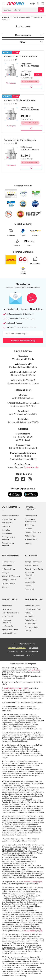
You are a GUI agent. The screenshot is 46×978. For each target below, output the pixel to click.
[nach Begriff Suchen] (41, 9)
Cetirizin (28, 578)
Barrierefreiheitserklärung (23, 655)
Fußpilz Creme (30, 620)
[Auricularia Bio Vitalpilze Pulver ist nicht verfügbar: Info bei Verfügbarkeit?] (31, 86)
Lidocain (28, 543)
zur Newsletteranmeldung (23, 340)
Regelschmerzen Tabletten (8, 538)
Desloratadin (30, 589)
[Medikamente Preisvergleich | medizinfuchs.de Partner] (8, 214)
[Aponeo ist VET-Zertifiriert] (11, 203)
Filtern (23, 42)
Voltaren (28, 529)
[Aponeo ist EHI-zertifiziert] (23, 194)
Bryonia (28, 631)
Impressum (33, 647)
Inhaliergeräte (7, 626)
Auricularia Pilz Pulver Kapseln (20, 140)
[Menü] (3, 3)
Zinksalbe (28, 613)
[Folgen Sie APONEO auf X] (23, 479)
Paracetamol (7, 533)
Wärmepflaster (31, 515)
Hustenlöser (7, 609)
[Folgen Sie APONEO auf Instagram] (30, 479)
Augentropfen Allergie (34, 569)
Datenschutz (13, 651)
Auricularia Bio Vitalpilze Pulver (20, 56)
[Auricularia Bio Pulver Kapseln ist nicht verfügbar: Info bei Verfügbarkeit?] (31, 128)
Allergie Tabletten (32, 565)
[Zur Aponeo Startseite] (15, 3)
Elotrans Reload (8, 562)
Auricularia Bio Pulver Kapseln (20, 100)
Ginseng (5, 587)
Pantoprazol (29, 616)
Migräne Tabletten (9, 519)
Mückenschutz (30, 623)
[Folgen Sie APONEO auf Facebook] (17, 479)
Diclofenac (6, 526)
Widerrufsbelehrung (27, 644)
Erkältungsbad (7, 616)
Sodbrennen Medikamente (30, 520)
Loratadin (28, 585)
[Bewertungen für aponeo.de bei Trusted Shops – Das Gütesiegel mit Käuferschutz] (11, 193)
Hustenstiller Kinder (10, 629)
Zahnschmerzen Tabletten (8, 544)
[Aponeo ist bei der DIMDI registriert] (36, 193)
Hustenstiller (7, 605)
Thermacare (29, 525)
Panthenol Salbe (31, 627)
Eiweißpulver (7, 565)
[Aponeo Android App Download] (31, 494)
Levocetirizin (30, 582)
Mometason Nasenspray (29, 573)
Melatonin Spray (8, 569)
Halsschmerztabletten (10, 613)
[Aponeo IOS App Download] (15, 494)
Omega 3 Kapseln (9, 580)
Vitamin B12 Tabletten (11, 576)
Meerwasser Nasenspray (7, 621)
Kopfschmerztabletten (10, 515)
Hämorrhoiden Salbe (33, 532)
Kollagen (5, 572)
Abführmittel (30, 536)
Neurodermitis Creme (33, 609)
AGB (13, 644)
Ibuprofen (6, 530)
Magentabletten (31, 539)
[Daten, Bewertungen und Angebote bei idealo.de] (35, 203)
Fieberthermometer (32, 605)
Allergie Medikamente (33, 562)
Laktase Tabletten (9, 583)
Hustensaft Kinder (9, 633)
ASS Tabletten (7, 523)
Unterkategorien (23, 35)
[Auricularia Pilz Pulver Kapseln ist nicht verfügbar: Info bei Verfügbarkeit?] (31, 167)
